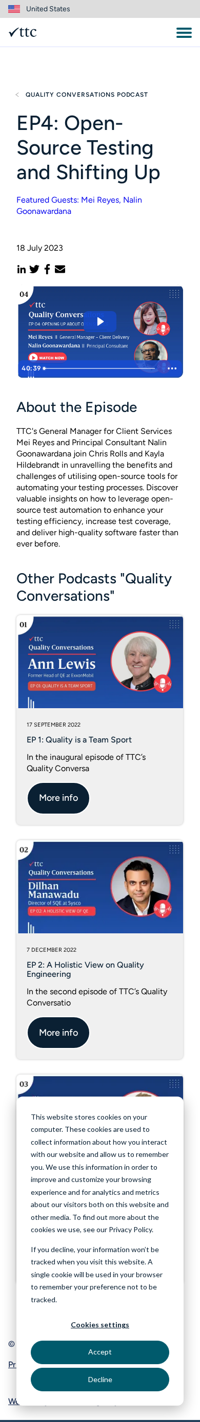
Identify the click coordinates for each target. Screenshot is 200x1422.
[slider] (100, 368)
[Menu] (184, 33)
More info (58, 797)
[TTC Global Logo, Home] (22, 32)
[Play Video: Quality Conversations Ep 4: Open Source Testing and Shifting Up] (100, 321)
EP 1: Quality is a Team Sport (79, 740)
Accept (100, 1351)
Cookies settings (100, 1324)
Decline (100, 1379)
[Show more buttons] (172, 368)
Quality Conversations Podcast (87, 94)
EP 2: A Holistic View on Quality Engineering (85, 969)
